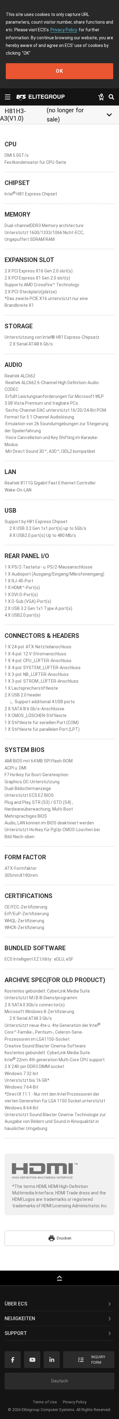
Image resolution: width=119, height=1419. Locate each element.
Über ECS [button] (16, 1304)
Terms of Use (45, 1402)
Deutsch (59, 1381)
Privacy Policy (63, 29)
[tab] (59, 1304)
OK (59, 71)
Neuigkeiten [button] (20, 1318)
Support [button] (16, 1333)
